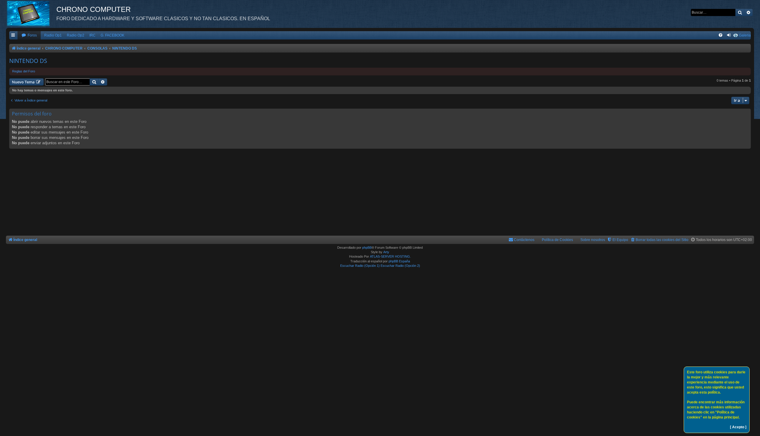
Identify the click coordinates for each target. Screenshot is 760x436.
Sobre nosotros (592, 240)
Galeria (745, 35)
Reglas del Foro (23, 71)
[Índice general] (31, 13)
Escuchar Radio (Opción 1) (360, 265)
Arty (386, 252)
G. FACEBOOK (112, 35)
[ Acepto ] (738, 427)
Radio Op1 (53, 35)
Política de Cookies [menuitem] (557, 240)
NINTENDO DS (28, 61)
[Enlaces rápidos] (13, 35)
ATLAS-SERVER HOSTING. (390, 256)
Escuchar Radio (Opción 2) (400, 265)
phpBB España (399, 261)
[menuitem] (29, 35)
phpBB (367, 247)
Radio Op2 (75, 35)
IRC (92, 35)
